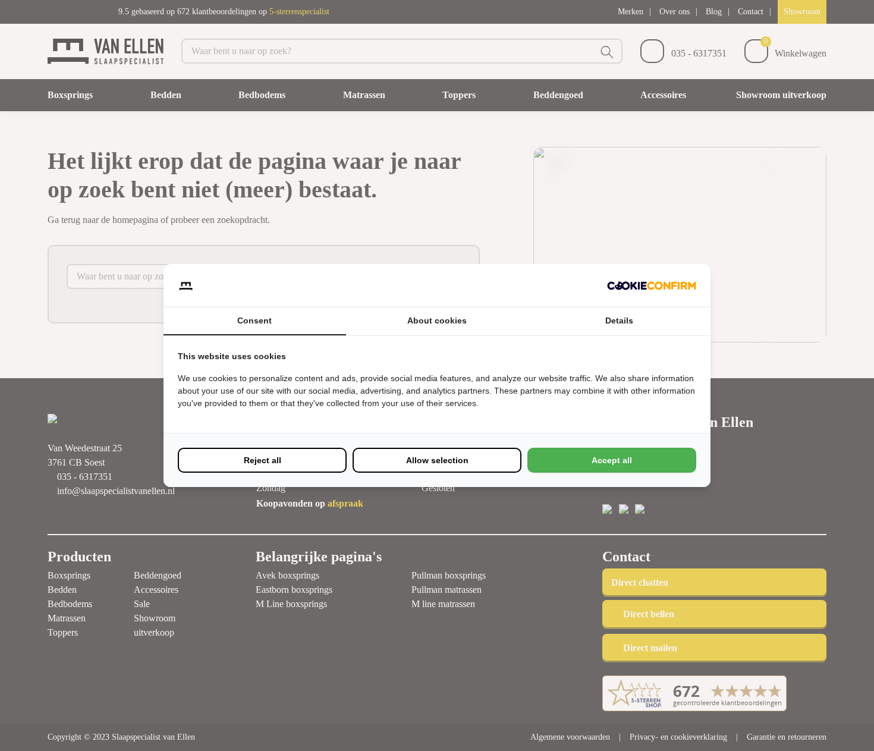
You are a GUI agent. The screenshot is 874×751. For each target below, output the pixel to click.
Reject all (262, 460)
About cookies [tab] (437, 320)
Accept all (612, 460)
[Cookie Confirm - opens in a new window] (651, 285)
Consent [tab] (254, 320)
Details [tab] (619, 320)
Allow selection (437, 460)
